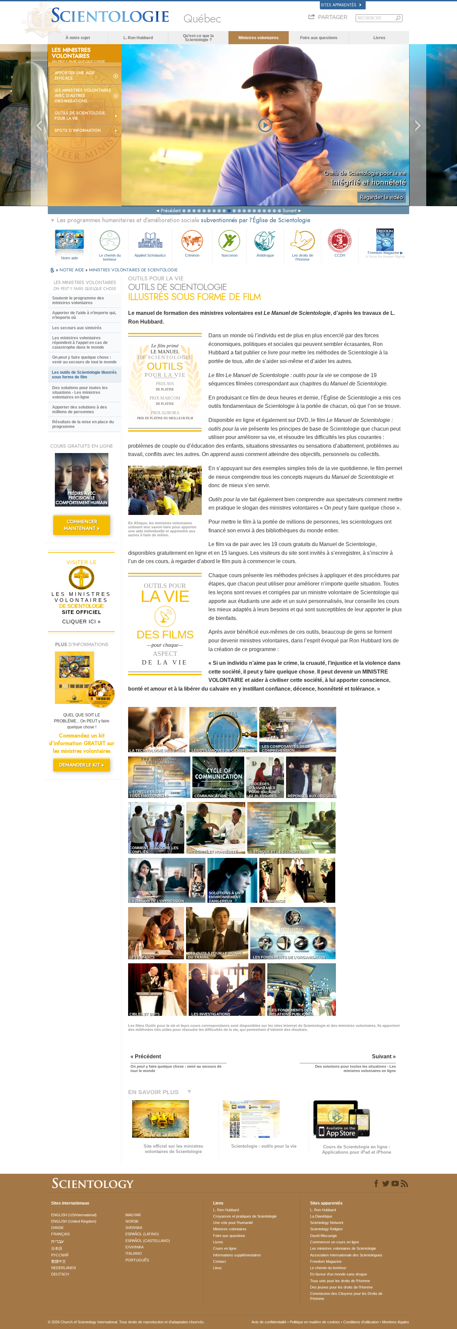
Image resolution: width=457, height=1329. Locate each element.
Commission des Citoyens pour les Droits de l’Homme (346, 1296)
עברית (57, 1241)
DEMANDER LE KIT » (81, 765)
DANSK (57, 1228)
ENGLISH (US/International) (74, 1215)
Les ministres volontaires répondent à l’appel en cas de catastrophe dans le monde (80, 343)
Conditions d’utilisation (361, 1322)
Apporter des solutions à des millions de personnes (79, 409)
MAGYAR (133, 1215)
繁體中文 (58, 1261)
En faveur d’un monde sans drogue (338, 1274)
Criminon (192, 255)
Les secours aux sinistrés (77, 328)
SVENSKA (133, 1228)
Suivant (289, 210)
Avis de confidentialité (269, 1322)
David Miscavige (323, 1236)
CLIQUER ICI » (81, 621)
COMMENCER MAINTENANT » (82, 525)
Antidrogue (265, 255)
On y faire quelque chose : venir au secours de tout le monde (84, 359)
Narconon (229, 255)
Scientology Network (327, 1223)
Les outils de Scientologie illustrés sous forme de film (84, 374)
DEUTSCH (60, 1274)
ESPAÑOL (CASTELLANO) (147, 1241)
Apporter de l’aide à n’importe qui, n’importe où (84, 315)
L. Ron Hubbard (138, 37)
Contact (219, 1261)
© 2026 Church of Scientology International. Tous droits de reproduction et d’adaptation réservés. (126, 1322)
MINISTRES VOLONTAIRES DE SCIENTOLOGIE (133, 270)
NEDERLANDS (63, 1268)
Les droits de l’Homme (302, 257)
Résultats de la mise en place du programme (83, 424)
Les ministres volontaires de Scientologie (343, 1248)
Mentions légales (395, 1322)
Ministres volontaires (259, 37)
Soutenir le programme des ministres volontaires (78, 300)
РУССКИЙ (60, 1255)
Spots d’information (78, 130)
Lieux (217, 1268)
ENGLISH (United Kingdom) (73, 1221)
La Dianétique (321, 1216)
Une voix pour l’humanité (233, 1223)
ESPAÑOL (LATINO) (142, 1234)
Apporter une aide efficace (75, 75)
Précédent (171, 210)
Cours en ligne (225, 1248)
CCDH (340, 255)
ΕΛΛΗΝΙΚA (134, 1247)
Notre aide (69, 258)
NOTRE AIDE (72, 270)
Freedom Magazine (385, 254)
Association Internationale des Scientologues (346, 1255)
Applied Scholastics (150, 255)
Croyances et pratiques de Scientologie (245, 1216)
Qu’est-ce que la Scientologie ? (198, 37)
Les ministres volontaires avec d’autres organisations (83, 95)
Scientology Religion (326, 1229)
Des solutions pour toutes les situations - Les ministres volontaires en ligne (80, 392)
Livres (379, 37)
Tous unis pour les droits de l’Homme (340, 1281)
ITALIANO (133, 1253)
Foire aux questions (319, 37)
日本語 (56, 1248)
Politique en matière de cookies (315, 1322)
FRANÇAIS (60, 1234)
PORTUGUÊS (137, 1260)
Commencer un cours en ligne (334, 1242)
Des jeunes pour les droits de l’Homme (341, 1287)
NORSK (132, 1221)
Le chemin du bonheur (110, 257)
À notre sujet (78, 37)
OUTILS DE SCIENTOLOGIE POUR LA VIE (80, 115)
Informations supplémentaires (237, 1255)
